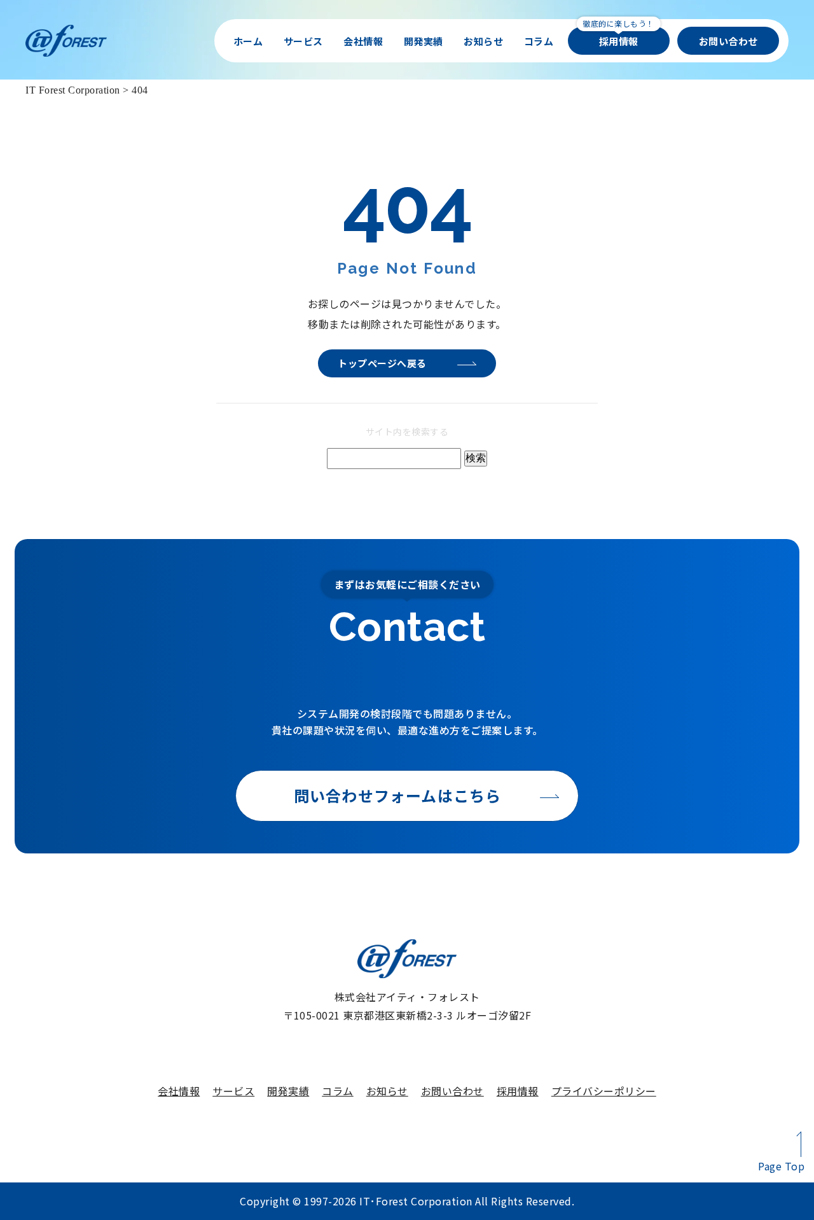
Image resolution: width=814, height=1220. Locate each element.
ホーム (248, 41)
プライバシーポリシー (603, 1090)
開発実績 (423, 41)
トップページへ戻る (382, 363)
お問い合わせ (728, 41)
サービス (303, 41)
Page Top (781, 1166)
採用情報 (618, 41)
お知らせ (483, 41)
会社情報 (363, 41)
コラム (539, 41)
